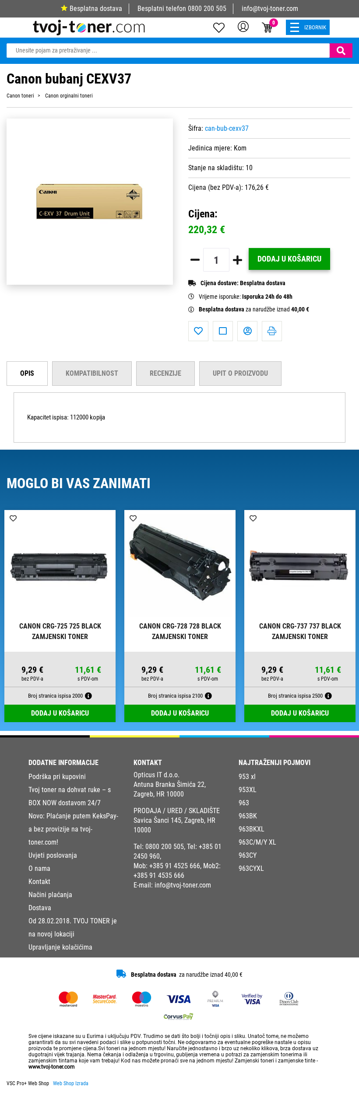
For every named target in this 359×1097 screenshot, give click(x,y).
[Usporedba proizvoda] (223, 331)
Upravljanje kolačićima (60, 947)
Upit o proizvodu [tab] (240, 373)
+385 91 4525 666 (174, 866)
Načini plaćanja (50, 895)
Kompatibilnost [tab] (92, 373)
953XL (248, 790)
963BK (248, 816)
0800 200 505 (207, 8)
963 (244, 803)
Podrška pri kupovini (57, 776)
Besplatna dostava (96, 8)
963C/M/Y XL (257, 842)
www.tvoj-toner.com (51, 1067)
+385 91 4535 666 (159, 875)
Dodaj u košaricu (289, 259)
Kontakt (39, 881)
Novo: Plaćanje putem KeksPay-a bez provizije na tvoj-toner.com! (73, 829)
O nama (39, 868)
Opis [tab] (27, 373)
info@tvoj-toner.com (270, 8)
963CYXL (251, 868)
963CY (248, 855)
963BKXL (251, 829)
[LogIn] (243, 26)
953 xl (247, 776)
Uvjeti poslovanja (52, 855)
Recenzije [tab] (165, 373)
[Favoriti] (198, 331)
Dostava (39, 908)
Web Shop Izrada (70, 1083)
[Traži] (341, 50)
